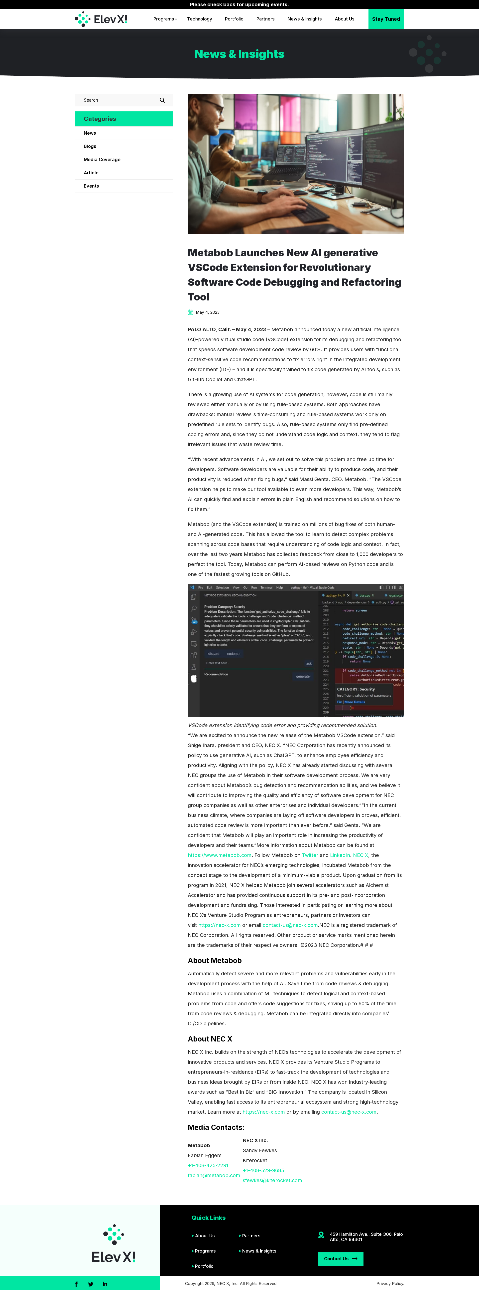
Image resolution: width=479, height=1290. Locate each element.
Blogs (90, 146)
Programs (163, 18)
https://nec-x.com (219, 925)
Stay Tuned (386, 19)
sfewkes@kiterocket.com (272, 1180)
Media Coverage (102, 159)
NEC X (360, 855)
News (90, 133)
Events (91, 186)
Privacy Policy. (390, 1283)
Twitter (310, 855)
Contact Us (336, 1258)
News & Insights (305, 18)
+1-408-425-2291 (208, 1165)
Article (91, 172)
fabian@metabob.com (214, 1175)
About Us (345, 18)
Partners (265, 18)
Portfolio (234, 18)
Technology (199, 18)
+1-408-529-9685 (263, 1170)
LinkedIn (340, 855)
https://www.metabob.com (219, 855)
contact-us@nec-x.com (290, 925)
